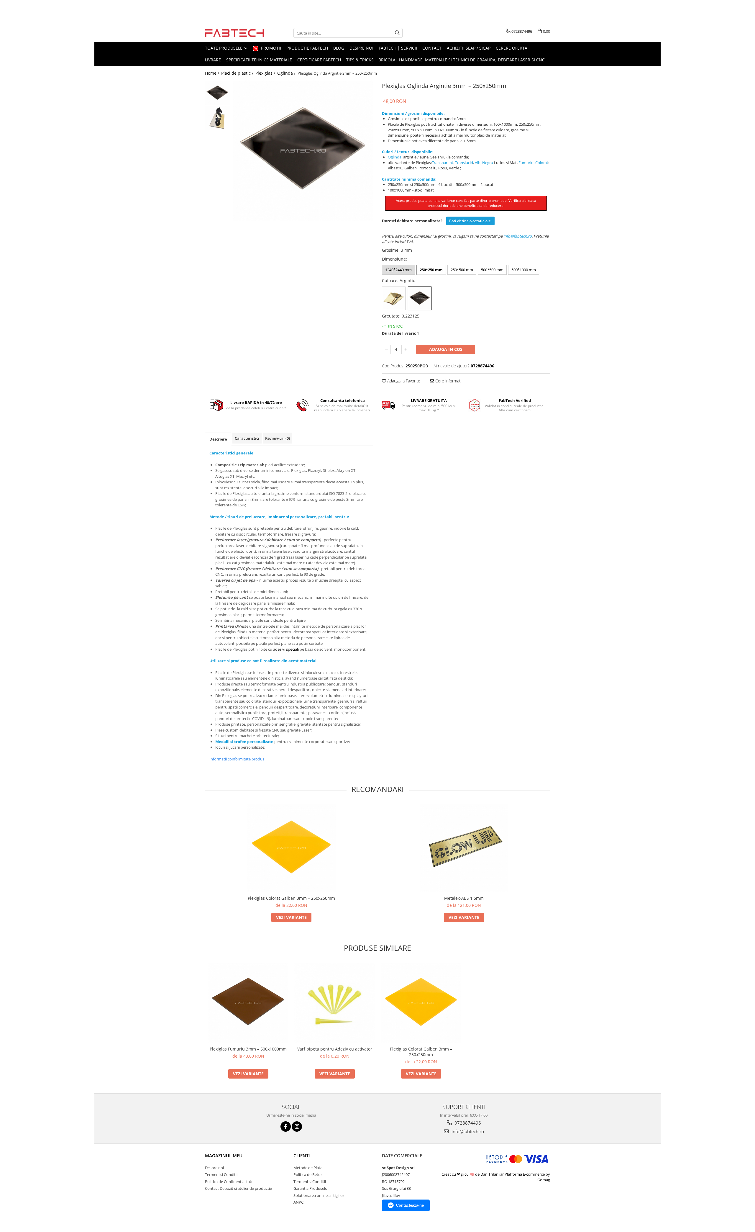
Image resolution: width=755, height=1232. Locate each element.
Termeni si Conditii (221, 1174)
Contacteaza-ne (410, 1205)
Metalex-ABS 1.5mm (464, 898)
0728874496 (467, 1123)
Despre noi (361, 48)
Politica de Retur (307, 1174)
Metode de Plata (307, 1167)
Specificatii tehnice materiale (259, 60)
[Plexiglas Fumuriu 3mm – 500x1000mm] (248, 1003)
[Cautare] (397, 33)
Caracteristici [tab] (247, 438)
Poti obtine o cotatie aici (470, 220)
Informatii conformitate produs (236, 759)
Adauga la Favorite (403, 381)
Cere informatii (448, 381)
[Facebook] (285, 1126)
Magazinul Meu (223, 1156)
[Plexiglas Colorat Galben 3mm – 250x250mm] (291, 848)
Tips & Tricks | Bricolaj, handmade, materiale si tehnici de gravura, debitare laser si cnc (445, 60)
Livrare (213, 60)
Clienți (301, 1156)
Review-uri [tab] (277, 438)
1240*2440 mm (398, 269)
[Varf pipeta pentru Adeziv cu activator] (334, 1003)
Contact (431, 48)
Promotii (270, 48)
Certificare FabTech (319, 60)
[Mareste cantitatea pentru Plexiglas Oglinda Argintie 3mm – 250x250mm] (405, 349)
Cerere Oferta (511, 48)
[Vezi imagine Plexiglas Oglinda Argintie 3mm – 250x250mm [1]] (217, 118)
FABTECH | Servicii (398, 48)
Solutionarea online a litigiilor (318, 1195)
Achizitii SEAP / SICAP (468, 48)
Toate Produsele (224, 48)
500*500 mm (492, 269)
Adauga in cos (445, 349)
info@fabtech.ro (467, 1131)
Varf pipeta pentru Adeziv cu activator (334, 1049)
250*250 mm (431, 269)
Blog (338, 48)
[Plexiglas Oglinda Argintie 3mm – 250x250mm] (303, 151)
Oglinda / (287, 73)
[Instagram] (297, 1126)
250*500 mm (462, 269)
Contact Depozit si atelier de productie (238, 1188)
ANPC (298, 1202)
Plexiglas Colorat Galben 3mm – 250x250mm (291, 898)
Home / (212, 73)
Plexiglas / (265, 73)
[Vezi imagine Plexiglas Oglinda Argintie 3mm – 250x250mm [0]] (217, 93)
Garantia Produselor (311, 1188)
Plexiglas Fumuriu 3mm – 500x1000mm (248, 1049)
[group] (303, 151)
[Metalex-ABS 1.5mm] (464, 848)
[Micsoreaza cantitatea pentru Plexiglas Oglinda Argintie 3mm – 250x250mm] (386, 349)
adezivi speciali (286, 649)
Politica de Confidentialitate (229, 1181)
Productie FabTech (307, 48)
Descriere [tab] (218, 439)
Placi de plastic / (238, 73)
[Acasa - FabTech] (234, 33)
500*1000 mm (523, 269)
